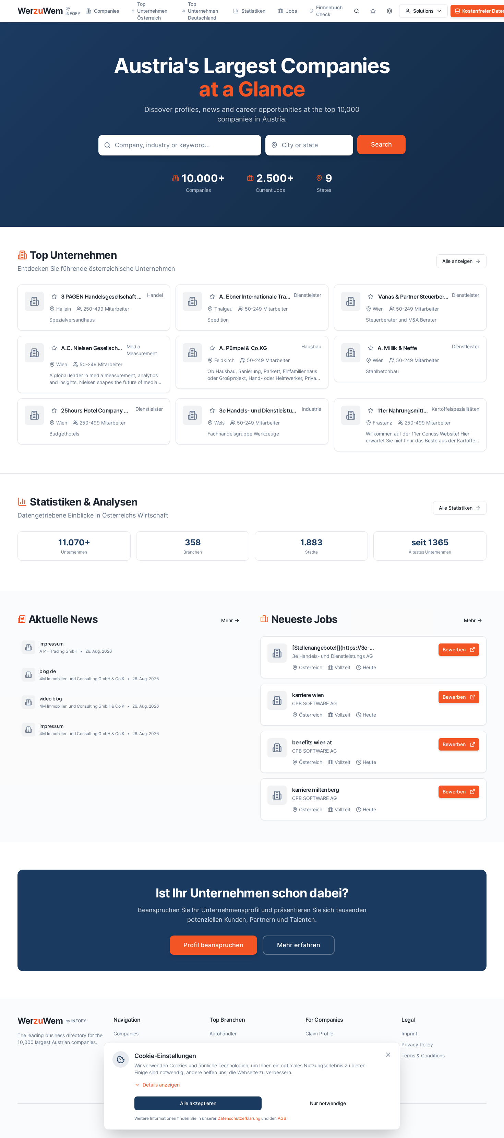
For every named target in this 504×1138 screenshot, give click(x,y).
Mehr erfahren (298, 945)
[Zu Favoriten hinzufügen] (54, 296)
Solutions (423, 11)
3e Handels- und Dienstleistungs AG (332, 656)
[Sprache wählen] (389, 11)
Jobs (291, 11)
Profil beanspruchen (213, 945)
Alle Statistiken (455, 508)
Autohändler (223, 1033)
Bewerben (454, 649)
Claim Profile (319, 1033)
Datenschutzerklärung (238, 1118)
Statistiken (253, 11)
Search (381, 144)
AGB (282, 1118)
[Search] (356, 11)
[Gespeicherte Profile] (373, 11)
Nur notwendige (328, 1103)
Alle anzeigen (457, 261)
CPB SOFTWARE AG (314, 703)
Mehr (227, 620)
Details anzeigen (161, 1085)
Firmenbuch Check (329, 10)
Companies (106, 11)
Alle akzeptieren (198, 1103)
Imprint (409, 1033)
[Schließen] (388, 1054)
